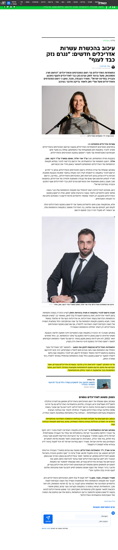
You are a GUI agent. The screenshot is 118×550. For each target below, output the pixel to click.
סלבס (69, 2)
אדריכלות (107, 501)
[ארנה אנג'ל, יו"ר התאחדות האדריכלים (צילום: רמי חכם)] (78, 112)
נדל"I (113, 501)
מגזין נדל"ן (93, 7)
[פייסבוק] (4, 6)
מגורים (75, 7)
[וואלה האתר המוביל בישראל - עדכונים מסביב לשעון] (102, 3)
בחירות (82, 2)
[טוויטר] (7, 6)
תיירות (43, 2)
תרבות (76, 2)
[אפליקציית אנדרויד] (14, 6)
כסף (63, 2)
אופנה (28, 2)
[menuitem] (88, 3)
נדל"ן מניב (68, 7)
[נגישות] (3, 3)
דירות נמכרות (84, 7)
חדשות (101, 7)
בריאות (50, 2)
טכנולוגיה (35, 2)
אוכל (57, 2)
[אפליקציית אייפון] (11, 6)
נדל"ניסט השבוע (57, 7)
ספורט (90, 2)
